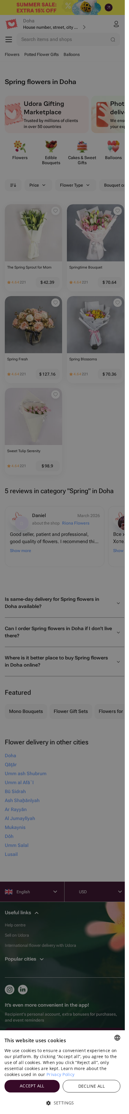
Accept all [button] (32, 1086)
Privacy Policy (60, 1074)
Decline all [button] (91, 1086)
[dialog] (62, 1072)
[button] (62, 1103)
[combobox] (117, 1038)
